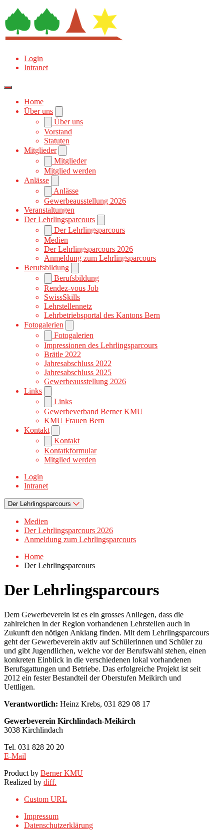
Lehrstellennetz (68, 306)
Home (34, 101)
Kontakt (37, 430)
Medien (56, 240)
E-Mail (15, 756)
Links (33, 391)
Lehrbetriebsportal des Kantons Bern (102, 315)
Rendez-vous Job (71, 288)
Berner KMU (61, 773)
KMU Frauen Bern (74, 420)
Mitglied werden (70, 170)
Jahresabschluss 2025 (78, 372)
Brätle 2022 (62, 354)
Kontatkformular (70, 450)
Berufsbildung (46, 267)
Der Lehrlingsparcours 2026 (88, 249)
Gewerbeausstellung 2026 (85, 201)
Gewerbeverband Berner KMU (93, 411)
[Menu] (8, 87)
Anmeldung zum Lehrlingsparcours (100, 258)
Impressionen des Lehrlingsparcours (101, 345)
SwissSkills (62, 297)
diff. (50, 782)
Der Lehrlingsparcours (59, 219)
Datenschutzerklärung (58, 825)
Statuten (57, 140)
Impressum (41, 816)
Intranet (36, 67)
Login (33, 58)
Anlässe (36, 180)
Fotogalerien (44, 324)
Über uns (38, 111)
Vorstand (58, 131)
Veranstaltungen (49, 210)
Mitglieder (40, 150)
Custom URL (45, 799)
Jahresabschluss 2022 (78, 363)
